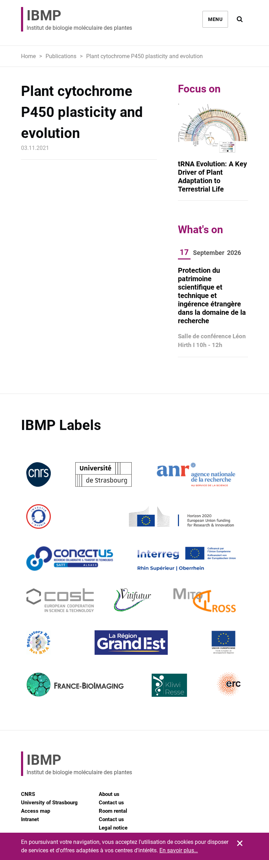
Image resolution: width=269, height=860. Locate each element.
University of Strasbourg (49, 802)
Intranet (30, 819)
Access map (35, 811)
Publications (61, 56)
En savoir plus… (178, 850)
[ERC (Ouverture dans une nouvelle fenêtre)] (229, 684)
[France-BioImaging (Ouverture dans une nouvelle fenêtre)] (75, 684)
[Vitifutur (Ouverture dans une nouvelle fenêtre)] (133, 600)
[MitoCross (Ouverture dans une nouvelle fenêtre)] (204, 600)
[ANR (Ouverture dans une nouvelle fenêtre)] (196, 474)
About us (109, 794)
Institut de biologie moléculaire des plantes (79, 19)
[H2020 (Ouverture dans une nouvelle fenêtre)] (180, 516)
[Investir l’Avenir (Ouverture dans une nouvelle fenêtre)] (38, 516)
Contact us (111, 802)
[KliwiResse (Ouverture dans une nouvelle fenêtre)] (169, 684)
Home (28, 56)
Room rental (113, 811)
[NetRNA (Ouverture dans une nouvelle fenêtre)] (38, 642)
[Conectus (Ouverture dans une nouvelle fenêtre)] (69, 558)
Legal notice (113, 828)
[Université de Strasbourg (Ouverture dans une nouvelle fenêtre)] (103, 474)
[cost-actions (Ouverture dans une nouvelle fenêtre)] (60, 600)
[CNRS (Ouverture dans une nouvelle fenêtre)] (38, 474)
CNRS (28, 794)
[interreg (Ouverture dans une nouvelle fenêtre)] (186, 558)
